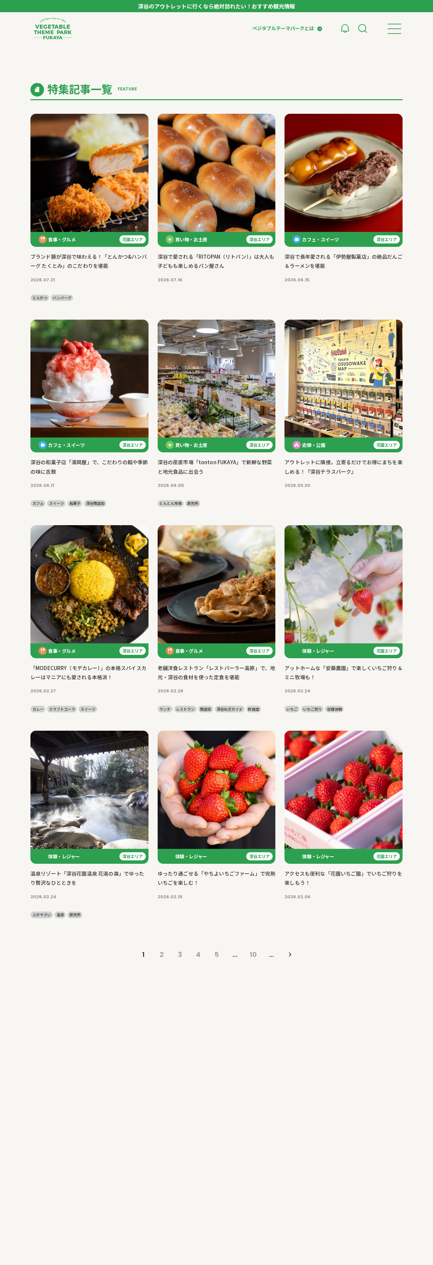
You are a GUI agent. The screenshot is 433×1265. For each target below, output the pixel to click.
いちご (292, 709)
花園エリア (132, 239)
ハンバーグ (62, 298)
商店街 (205, 709)
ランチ (164, 709)
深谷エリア (259, 239)
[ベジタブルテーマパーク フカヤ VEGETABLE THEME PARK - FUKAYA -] (53, 28)
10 (253, 954)
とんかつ (39, 298)
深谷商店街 (95, 503)
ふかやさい (41, 915)
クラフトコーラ (62, 709)
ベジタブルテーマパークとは (283, 28)
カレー (38, 709)
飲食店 (253, 709)
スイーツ (56, 503)
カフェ (38, 503)
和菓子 (75, 503)
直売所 (192, 503)
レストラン (185, 709)
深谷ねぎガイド (229, 709)
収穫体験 (334, 709)
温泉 (60, 915)
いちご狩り (312, 709)
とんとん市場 (170, 503)
